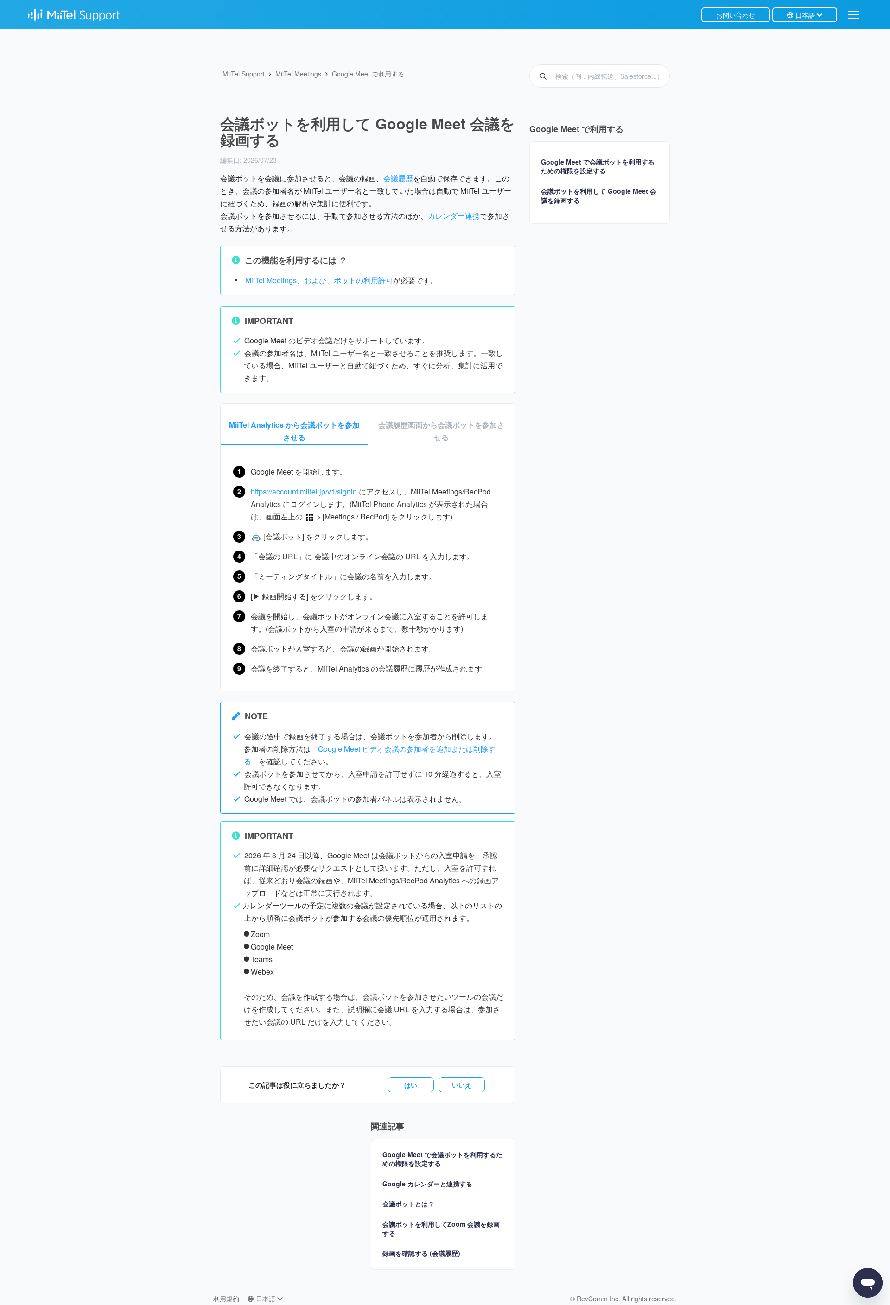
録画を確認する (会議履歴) (421, 1253)
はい (410, 1085)
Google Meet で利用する (368, 73)
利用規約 (226, 1298)
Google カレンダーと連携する (427, 1183)
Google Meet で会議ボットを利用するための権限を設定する (442, 1159)
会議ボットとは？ (408, 1203)
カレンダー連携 (454, 215)
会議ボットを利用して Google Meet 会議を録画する (598, 196)
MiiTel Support (243, 73)
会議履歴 (398, 178)
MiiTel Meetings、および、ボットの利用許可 (319, 280)
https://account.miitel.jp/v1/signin (304, 491)
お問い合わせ (735, 14)
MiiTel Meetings (298, 73)
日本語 (805, 14)
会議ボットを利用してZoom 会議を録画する (441, 1228)
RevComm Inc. (599, 1298)
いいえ (461, 1085)
